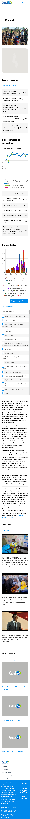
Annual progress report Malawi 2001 (14, 751)
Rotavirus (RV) (9, 363)
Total (6, 393)
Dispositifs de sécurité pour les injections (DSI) (12, 325)
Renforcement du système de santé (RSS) (14, 358)
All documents (8, 659)
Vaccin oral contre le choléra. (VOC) (15, 372)
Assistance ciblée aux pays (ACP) (15, 316)
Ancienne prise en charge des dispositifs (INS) (12, 331)
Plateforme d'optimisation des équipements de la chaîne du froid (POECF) (15, 344)
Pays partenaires (12, 7)
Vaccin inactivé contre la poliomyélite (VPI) (14, 385)
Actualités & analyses (7, 779)
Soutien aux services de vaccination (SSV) (14, 367)
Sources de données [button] (12, 149)
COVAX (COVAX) (10, 320)
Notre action (5, 769)
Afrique (21, 7)
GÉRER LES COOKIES (24, 784)
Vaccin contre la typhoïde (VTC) (14, 389)
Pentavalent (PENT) (11, 339)
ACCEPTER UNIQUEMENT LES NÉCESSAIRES (24, 790)
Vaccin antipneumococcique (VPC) (15, 376)
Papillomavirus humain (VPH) (13, 380)
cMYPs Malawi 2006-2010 (11, 720)
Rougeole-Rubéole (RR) (12, 353)
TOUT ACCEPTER (24, 797)
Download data (8, 306)
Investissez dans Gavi (8, 776)
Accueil (4, 7)
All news (6, 530)
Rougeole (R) (9, 349)
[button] (28, 311)
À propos (4, 766)
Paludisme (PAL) (10, 336)
